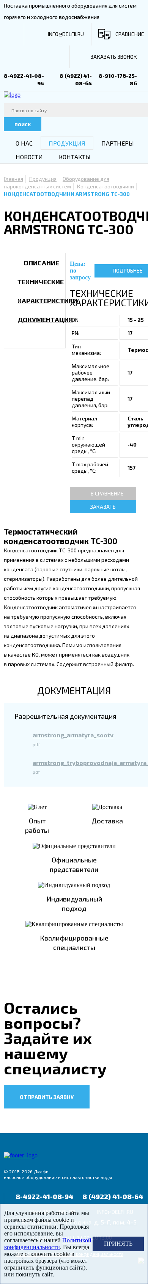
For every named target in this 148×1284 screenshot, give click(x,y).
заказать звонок (113, 56)
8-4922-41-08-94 (44, 1196)
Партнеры (117, 143)
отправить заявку (47, 1097)
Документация (45, 319)
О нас (24, 143)
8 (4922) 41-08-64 (112, 1196)
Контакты (75, 156)
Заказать (103, 506)
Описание (41, 263)
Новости (29, 156)
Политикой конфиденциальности (47, 1243)
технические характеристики (47, 291)
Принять (118, 1243)
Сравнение (129, 34)
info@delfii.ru (66, 34)
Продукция (67, 143)
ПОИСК (22, 124)
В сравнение (107, 493)
